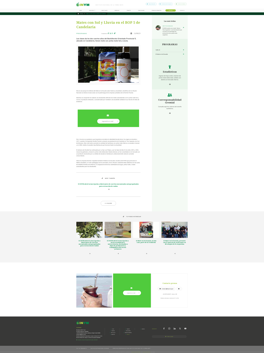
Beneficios (117, 10)
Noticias (170, 10)
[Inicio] (78, 14)
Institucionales (168, 25)
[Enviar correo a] (179, 289)
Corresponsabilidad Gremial (169, 101)
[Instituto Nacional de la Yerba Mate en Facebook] (164, 328)
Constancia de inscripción (166, 3)
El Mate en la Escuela (162, 54)
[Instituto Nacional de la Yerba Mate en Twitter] (180, 328)
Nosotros (91, 10)
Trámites (129, 10)
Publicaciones (141, 10)
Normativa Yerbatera (156, 10)
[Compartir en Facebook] (108, 33)
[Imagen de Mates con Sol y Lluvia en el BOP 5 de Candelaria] (108, 64)
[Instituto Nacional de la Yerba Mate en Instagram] (169, 328)
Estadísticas (170, 71)
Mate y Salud (104, 10)
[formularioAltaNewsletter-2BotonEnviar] (117, 121)
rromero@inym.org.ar (167, 288)
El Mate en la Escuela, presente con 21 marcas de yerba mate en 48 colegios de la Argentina (174, 242)
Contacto (182, 10)
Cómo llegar (170, 336)
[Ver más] (170, 84)
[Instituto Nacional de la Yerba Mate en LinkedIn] (175, 328)
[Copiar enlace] (114, 33)
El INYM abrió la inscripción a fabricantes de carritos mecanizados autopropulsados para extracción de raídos (89, 243)
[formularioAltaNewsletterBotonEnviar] (139, 293)
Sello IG (158, 50)
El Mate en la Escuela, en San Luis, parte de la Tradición (146, 241)
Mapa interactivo (151, 3)
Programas (81, 33)
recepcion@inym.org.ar (81, 334)
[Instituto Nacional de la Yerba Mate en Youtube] (185, 328)
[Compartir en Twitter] (110, 33)
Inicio (81, 10)
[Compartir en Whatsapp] (112, 33)
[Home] (82, 4)
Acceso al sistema (181, 3)
